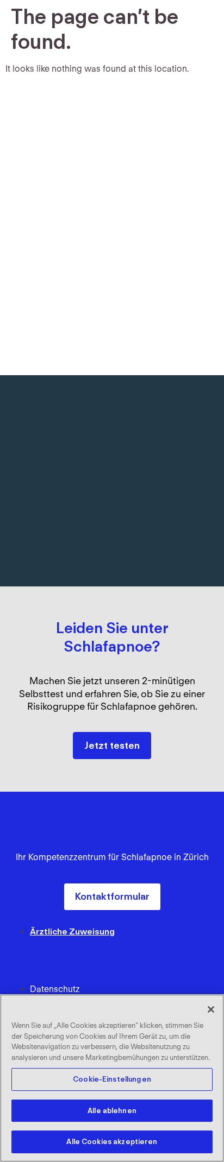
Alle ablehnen (112, 1111)
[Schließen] (211, 1009)
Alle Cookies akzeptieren (111, 1142)
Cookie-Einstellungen (112, 1079)
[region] (112, 1078)
